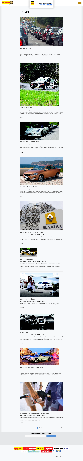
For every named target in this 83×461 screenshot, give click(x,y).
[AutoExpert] (18, 448)
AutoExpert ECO (30, 50)
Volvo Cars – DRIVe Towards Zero (28, 187)
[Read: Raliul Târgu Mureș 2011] (39, 84)
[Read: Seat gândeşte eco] (37, 322)
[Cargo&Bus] (48, 448)
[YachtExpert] (66, 448)
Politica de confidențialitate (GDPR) (27, 456)
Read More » (22, 58)
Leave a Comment (23, 50)
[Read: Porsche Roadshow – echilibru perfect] (39, 130)
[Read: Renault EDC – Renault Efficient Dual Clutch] (41, 215)
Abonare (51, 436)
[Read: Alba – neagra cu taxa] (41, 31)
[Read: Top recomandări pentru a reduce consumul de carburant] (41, 396)
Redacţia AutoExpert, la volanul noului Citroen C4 (32, 367)
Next (62, 427)
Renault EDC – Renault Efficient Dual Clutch (31, 232)
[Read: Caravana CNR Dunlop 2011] (28, 252)
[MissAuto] (24, 451)
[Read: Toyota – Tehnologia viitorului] (39, 285)
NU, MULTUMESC (42, 4)
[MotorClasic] (58, 448)
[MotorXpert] (40, 448)
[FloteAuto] (32, 448)
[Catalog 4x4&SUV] (46, 451)
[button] (67, 3)
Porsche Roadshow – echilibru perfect (29, 141)
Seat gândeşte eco (24, 332)
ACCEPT (49, 4)
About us (19, 456)
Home (13, 456)
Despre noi (16, 456)
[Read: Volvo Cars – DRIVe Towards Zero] (41, 170)
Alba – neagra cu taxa (25, 48)
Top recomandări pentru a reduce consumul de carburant (34, 413)
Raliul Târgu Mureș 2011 (26, 108)
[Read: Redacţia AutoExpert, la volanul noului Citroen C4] (39, 356)
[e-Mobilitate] (34, 451)
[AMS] (26, 448)
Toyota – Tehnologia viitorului (27, 299)
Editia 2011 (34, 50)
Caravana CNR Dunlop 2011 (27, 259)
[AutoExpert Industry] (57, 451)
